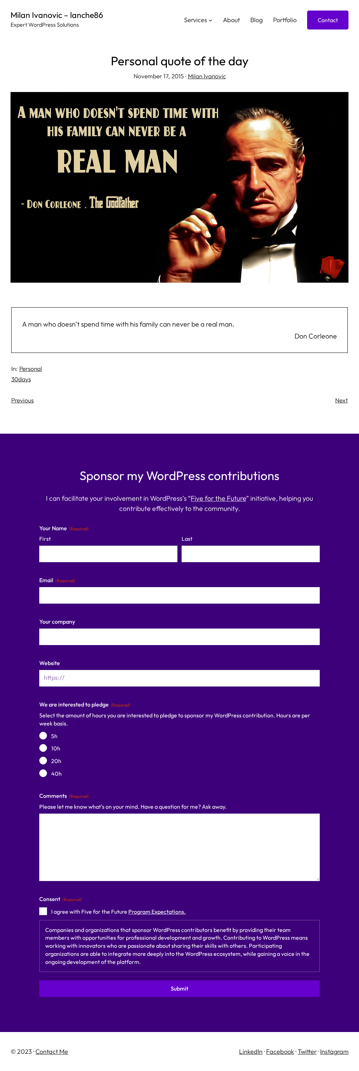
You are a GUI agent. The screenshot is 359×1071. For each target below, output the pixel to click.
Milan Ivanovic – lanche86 (57, 15)
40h (56, 773)
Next (341, 400)
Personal (30, 368)
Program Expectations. (157, 911)
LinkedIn (251, 1051)
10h (55, 748)
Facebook (280, 1051)
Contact (328, 20)
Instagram (334, 1051)
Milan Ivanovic (207, 76)
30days (21, 379)
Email (57, 580)
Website (49, 662)
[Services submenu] (210, 20)
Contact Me (51, 1051)
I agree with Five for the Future (118, 911)
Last (187, 538)
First (45, 538)
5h (54, 736)
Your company (57, 621)
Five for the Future (218, 498)
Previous (22, 400)
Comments (64, 795)
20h (56, 760)
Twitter (307, 1051)
